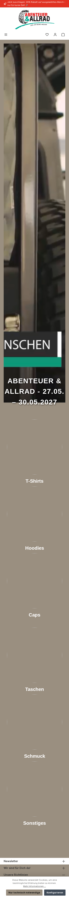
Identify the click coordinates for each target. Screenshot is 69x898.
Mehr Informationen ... (34, 886)
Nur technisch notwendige (24, 892)
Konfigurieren (55, 892)
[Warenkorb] (63, 35)
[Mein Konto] (55, 35)
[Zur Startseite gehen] (34, 19)
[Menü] (6, 35)
